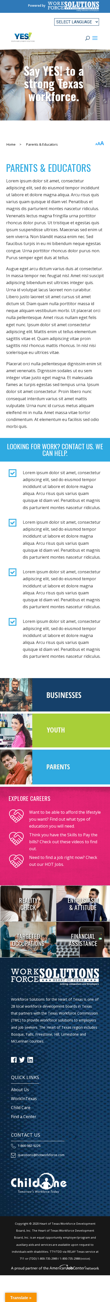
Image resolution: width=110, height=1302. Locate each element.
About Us (20, 1089)
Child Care (20, 1107)
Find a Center (23, 1116)
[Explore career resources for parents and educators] (55, 783)
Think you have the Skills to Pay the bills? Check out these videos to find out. (63, 841)
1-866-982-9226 (29, 1145)
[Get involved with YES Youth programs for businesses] (55, 710)
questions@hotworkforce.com (41, 1155)
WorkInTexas (24, 1098)
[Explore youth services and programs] (55, 746)
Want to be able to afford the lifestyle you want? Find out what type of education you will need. (65, 819)
